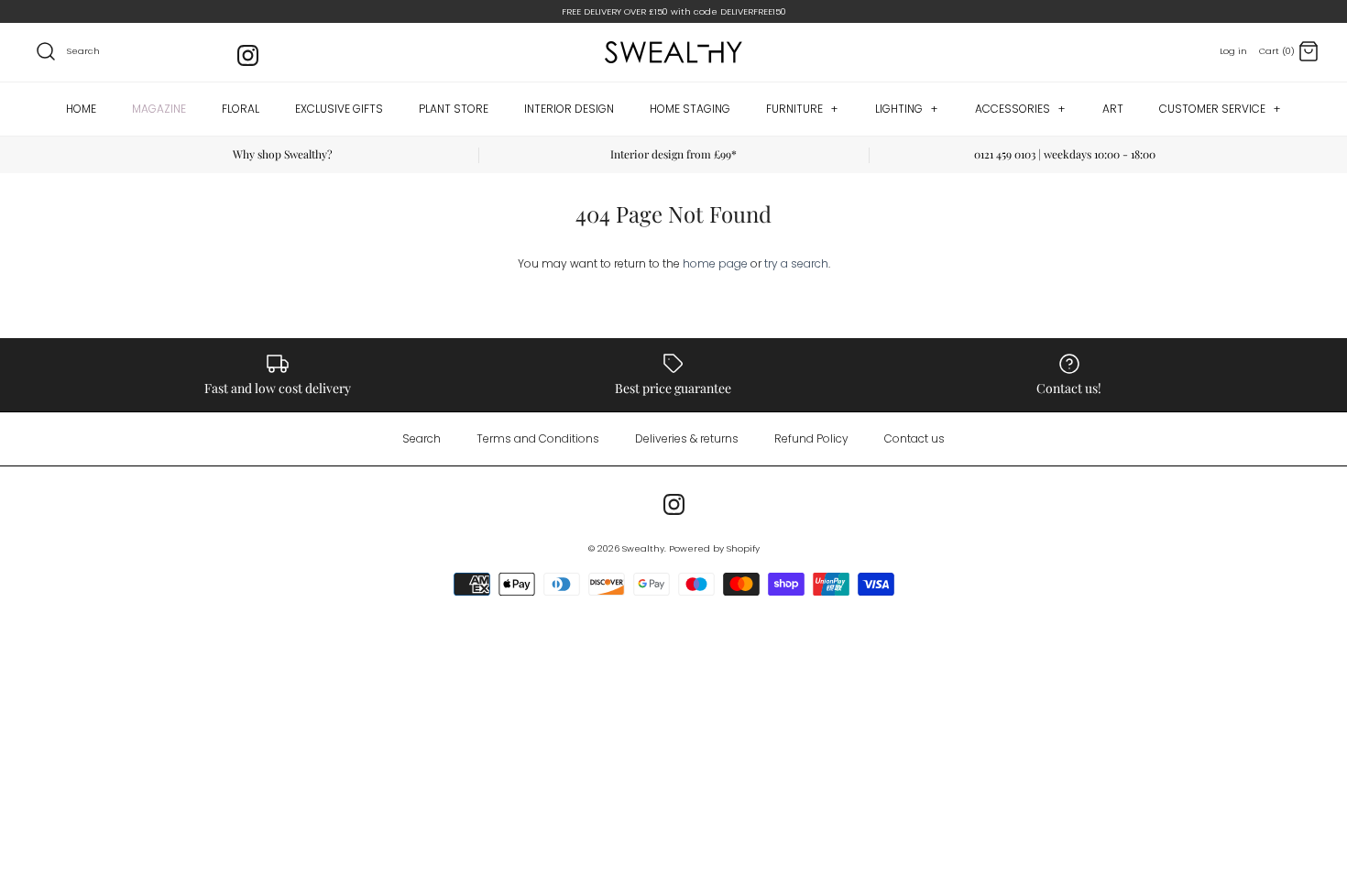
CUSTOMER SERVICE (1220, 108)
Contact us (914, 438)
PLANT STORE (453, 108)
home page (715, 263)
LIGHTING (906, 108)
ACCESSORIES (1020, 108)
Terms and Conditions (537, 438)
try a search (796, 263)
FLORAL (240, 108)
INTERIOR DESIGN (569, 108)
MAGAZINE (159, 108)
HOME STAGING (690, 108)
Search (421, 438)
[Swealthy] (673, 52)
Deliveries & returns (687, 438)
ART (1112, 108)
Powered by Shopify (714, 548)
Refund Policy (811, 438)
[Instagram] (247, 55)
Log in (1233, 51)
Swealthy (643, 548)
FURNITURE (802, 108)
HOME (81, 108)
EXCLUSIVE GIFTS (339, 108)
